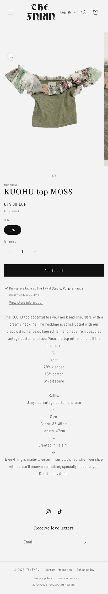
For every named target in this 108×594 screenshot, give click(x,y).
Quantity (10, 241)
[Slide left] (42, 175)
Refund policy (85, 570)
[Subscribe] (84, 542)
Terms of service (68, 578)
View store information (26, 302)
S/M (12, 230)
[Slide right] (65, 175)
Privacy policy (43, 578)
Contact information (58, 570)
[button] (10, 12)
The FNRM (33, 569)
